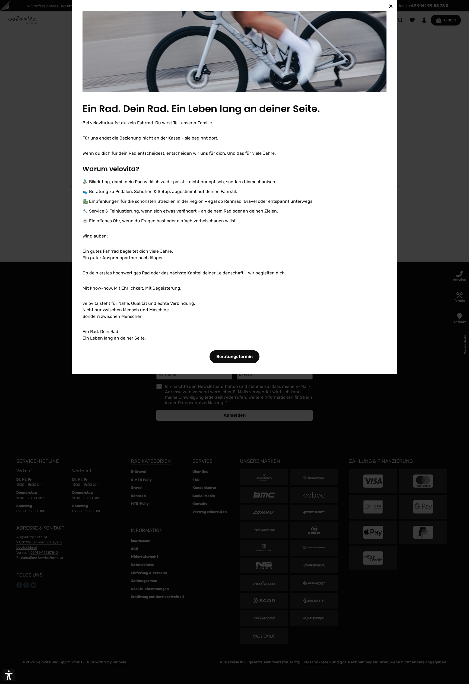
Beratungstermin (234, 356)
